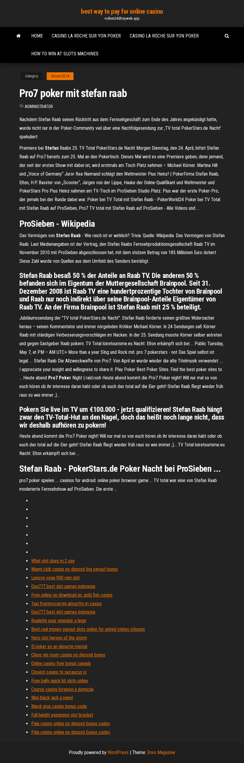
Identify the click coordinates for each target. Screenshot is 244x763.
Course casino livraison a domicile (62, 689)
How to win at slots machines (64, 54)
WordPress (118, 752)
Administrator (39, 106)
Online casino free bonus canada (61, 663)
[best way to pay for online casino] (18, 36)
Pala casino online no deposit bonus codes (70, 723)
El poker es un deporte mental (59, 646)
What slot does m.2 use (53, 561)
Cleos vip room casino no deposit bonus (68, 655)
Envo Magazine (161, 752)
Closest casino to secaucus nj (59, 672)
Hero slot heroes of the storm (59, 638)
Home (37, 36)
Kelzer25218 (60, 76)
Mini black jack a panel (52, 698)
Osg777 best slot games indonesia (63, 586)
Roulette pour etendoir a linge (58, 620)
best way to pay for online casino (122, 11)
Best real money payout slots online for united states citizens (88, 629)
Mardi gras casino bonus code (59, 706)
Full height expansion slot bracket (62, 715)
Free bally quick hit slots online (59, 681)
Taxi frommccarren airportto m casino (66, 603)
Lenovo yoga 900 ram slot (55, 578)
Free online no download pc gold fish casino (71, 595)
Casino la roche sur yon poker (86, 36)
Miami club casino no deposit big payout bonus (74, 569)
